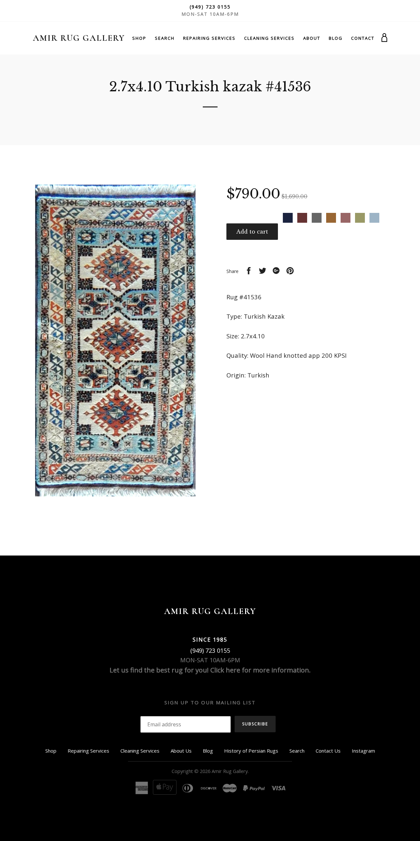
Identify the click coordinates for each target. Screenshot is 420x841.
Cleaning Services (269, 38)
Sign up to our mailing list (210, 702)
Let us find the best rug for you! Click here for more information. (210, 670)
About (311, 38)
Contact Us (328, 750)
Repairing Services (209, 38)
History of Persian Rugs (251, 750)
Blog (336, 38)
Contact (362, 38)
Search (165, 38)
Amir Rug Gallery (79, 38)
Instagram (363, 750)
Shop (139, 38)
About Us (181, 750)
